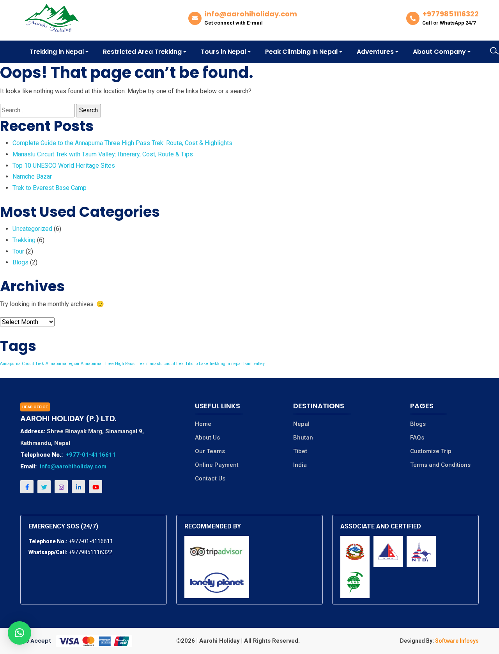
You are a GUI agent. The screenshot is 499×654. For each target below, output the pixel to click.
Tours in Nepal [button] (223, 51)
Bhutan (303, 438)
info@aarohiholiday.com (73, 466)
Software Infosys (456, 641)
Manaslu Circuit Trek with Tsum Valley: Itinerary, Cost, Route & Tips (102, 154)
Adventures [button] (375, 51)
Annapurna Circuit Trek (22, 363)
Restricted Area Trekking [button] (142, 51)
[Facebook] (27, 486)
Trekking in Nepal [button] (57, 51)
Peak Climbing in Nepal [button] (301, 51)
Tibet (300, 451)
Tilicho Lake (196, 363)
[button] (19, 633)
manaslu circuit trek (165, 363)
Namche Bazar (32, 176)
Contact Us (210, 479)
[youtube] (95, 486)
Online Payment (217, 465)
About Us (207, 438)
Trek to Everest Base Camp (49, 187)
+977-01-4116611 (91, 454)
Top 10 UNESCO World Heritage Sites (63, 165)
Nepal (301, 424)
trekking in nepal (226, 363)
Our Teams (210, 451)
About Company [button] (439, 51)
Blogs (20, 262)
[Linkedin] (78, 486)
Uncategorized (32, 228)
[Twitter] (44, 486)
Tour (18, 251)
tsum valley (254, 363)
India (300, 465)
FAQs (417, 438)
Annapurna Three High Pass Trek (113, 363)
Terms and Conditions (440, 465)
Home (203, 424)
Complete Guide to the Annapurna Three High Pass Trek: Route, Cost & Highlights (122, 143)
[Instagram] (61, 486)
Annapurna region (62, 363)
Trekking (23, 240)
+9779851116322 (90, 552)
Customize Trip (430, 451)
